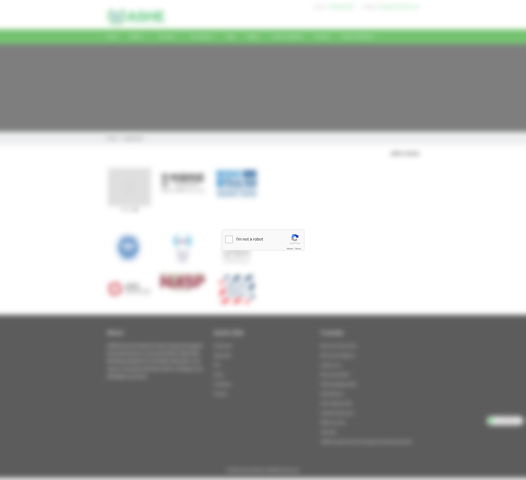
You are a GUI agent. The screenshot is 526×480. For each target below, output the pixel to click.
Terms (298, 248)
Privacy (290, 248)
